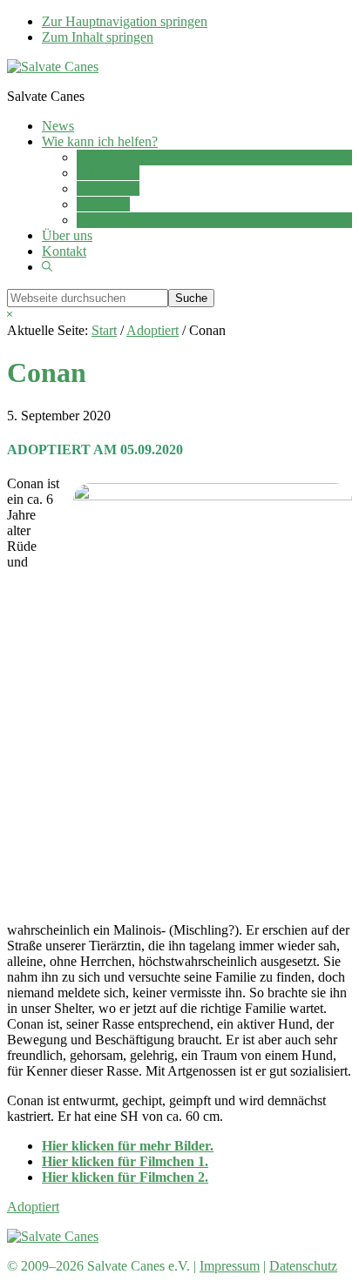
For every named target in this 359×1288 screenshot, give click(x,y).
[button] (47, 266)
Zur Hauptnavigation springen (124, 21)
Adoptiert (33, 1206)
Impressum (230, 1265)
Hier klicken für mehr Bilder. (127, 1145)
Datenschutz (303, 1265)
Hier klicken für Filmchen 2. (125, 1177)
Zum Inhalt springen (97, 37)
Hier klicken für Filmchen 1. (125, 1161)
